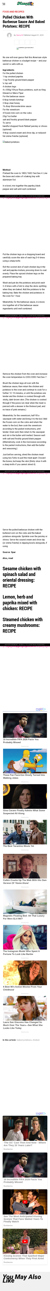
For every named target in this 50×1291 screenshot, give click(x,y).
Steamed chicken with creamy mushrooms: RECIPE (23, 625)
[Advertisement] (25, 222)
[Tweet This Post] (22, 42)
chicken (36, 1040)
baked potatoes (24, 1040)
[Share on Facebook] (16, 42)
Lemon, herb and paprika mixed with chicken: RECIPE (20, 602)
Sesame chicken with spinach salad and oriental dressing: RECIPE (22, 577)
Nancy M (19, 35)
